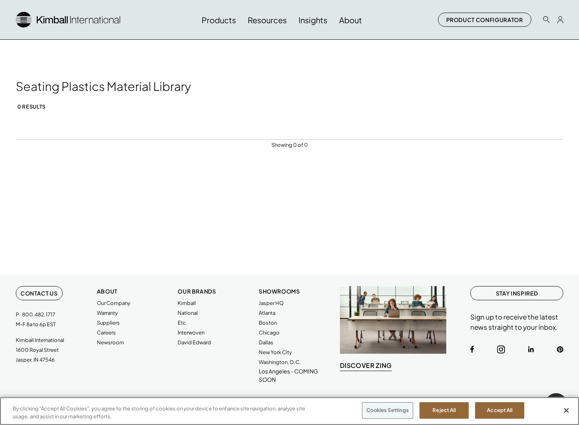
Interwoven (191, 332)
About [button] (350, 20)
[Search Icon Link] (546, 19)
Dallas (266, 342)
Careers (106, 332)
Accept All (499, 410)
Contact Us (39, 293)
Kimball (187, 303)
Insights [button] (313, 20)
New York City (275, 352)
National (188, 313)
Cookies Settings (387, 410)
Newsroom (110, 342)
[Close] (566, 410)
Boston (268, 323)
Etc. (182, 323)
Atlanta (267, 313)
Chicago (269, 332)
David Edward (194, 342)
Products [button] (219, 20)
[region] (289, 411)
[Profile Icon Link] (560, 19)
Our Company (113, 303)
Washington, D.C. (280, 362)
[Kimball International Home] (68, 19)
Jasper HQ (271, 303)
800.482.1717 (38, 314)
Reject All (444, 410)
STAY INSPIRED (517, 293)
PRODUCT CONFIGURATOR (484, 19)
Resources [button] (267, 20)
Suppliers (108, 323)
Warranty (107, 313)
